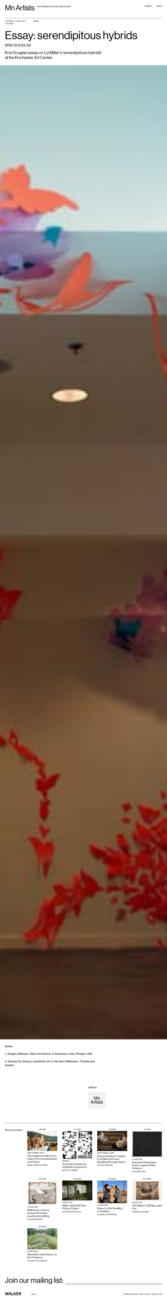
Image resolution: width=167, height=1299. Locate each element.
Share (36, 21)
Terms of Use (157, 1294)
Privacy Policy (144, 1294)
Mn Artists (19, 8)
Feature (9, 21)
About (33, 1294)
